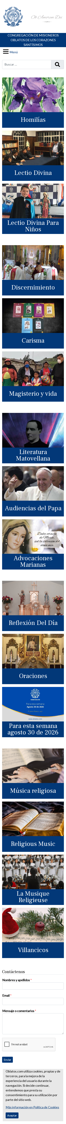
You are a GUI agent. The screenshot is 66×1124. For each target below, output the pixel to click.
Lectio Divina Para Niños (33, 226)
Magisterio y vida (33, 394)
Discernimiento (33, 287)
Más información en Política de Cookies (32, 1107)
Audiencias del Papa (33, 508)
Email (6, 995)
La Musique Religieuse (33, 897)
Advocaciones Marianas (33, 561)
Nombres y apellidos (17, 980)
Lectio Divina (33, 173)
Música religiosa (33, 791)
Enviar (7, 1059)
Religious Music (33, 844)
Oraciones (33, 676)
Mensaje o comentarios (19, 1011)
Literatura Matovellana (33, 455)
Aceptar (12, 1115)
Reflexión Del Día (33, 623)
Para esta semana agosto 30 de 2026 (33, 729)
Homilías (33, 120)
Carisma (33, 340)
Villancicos (33, 950)
